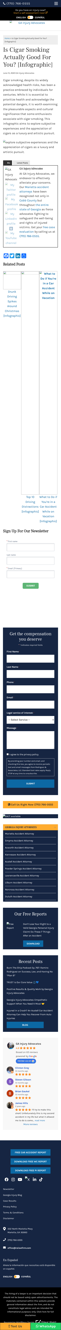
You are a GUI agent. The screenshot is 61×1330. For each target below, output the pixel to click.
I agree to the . (24, 754)
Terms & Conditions (13, 1212)
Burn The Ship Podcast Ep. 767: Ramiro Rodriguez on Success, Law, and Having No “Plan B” (30, 971)
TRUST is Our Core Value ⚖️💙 (23, 982)
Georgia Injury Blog (12, 1195)
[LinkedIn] (11, 219)
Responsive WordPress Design (19, 1322)
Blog (25, 1025)
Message (12, 728)
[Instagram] (11, 228)
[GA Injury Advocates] (30, 26)
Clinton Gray (22, 1067)
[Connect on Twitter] (27, 1179)
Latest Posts (22, 163)
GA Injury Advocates (28, 1043)
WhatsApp (47, 1326)
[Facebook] (11, 204)
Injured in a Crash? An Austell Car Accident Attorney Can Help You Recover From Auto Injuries (30, 1014)
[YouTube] (11, 238)
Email (10, 697)
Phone (11, 682)
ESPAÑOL (40, 17)
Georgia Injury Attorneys (21, 827)
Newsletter (8, 1189)
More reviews (30, 1124)
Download (33, 943)
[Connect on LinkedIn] (34, 1179)
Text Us (16, 1326)
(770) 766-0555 (29, 236)
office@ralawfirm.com (19, 1248)
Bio (8, 163)
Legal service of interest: (20, 712)
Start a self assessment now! (29, 12)
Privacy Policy (10, 1206)
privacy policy (31, 754)
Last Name (13, 666)
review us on (24, 1060)
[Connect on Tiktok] (41, 1179)
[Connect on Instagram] (13, 1179)
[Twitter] (11, 190)
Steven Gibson (23, 1079)
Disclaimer (8, 1218)
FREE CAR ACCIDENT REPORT (30, 1152)
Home (7, 38)
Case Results (9, 1200)
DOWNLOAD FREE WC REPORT (30, 1161)
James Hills (21, 1103)
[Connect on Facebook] (6, 1179)
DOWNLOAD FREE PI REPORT (30, 1170)
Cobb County (28, 200)
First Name (13, 651)
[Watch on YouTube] (20, 1179)
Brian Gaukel (22, 1091)
